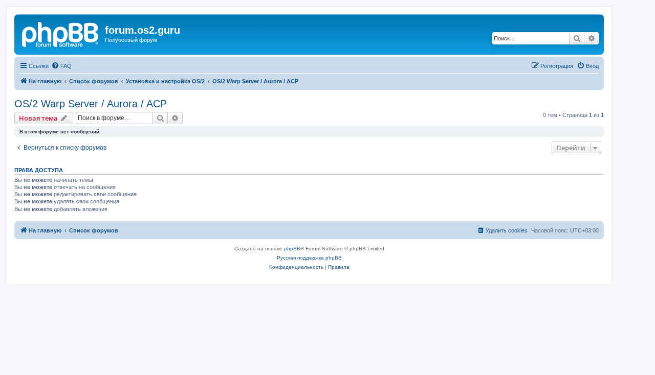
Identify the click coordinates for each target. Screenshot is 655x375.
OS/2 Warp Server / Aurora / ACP (90, 103)
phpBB (292, 248)
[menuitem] (61, 66)
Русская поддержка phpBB (309, 258)
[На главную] (61, 33)
